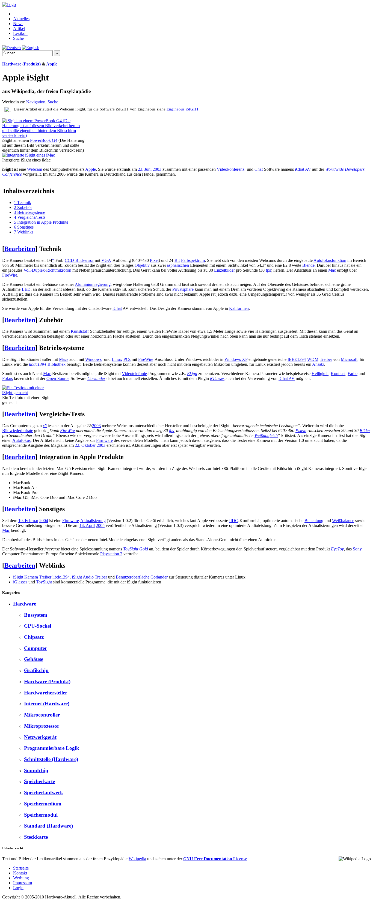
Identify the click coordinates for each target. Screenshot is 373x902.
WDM (312, 359)
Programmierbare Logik (51, 748)
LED (26, 289)
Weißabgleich (266, 435)
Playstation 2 (111, 554)
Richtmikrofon (58, 270)
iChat (117, 308)
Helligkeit (320, 373)
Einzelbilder (224, 270)
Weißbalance (343, 520)
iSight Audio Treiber (89, 577)
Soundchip (36, 770)
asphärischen (178, 265)
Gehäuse (33, 659)
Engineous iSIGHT (183, 109)
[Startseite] (9, 4)
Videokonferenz (230, 169)
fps (268, 270)
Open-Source (57, 378)
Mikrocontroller (42, 715)
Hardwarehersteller (45, 693)
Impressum (22, 882)
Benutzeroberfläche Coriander (142, 577)
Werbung (21, 878)
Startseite (21, 868)
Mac (332, 270)
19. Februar (28, 520)
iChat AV (303, 169)
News (18, 23)
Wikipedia (137, 858)
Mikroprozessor (41, 726)
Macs (63, 359)
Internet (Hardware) (46, 703)
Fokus (7, 378)
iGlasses (217, 378)
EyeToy (337, 549)
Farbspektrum (193, 260)
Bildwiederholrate (17, 430)
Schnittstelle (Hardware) (51, 759)
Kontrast (338, 373)
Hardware (24, 604)
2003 (157, 169)
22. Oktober (85, 445)
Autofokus (21, 440)
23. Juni (145, 169)
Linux (117, 359)
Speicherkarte (39, 781)
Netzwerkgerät (40, 737)
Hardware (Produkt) (21, 64)
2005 (100, 525)
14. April (87, 525)
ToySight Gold (135, 549)
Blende (308, 265)
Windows (93, 359)
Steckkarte (36, 837)
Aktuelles (21, 18)
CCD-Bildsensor (79, 260)
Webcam (34, 169)
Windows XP (235, 359)
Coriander (96, 378)
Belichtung (313, 520)
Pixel (154, 260)
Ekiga (192, 373)
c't (45, 425)
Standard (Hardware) (48, 826)
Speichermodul (41, 815)
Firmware (104, 440)
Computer (35, 648)
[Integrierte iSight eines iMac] (28, 155)
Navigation (35, 102)
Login (18, 887)
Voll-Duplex (34, 270)
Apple (51, 64)
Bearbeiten (19, 248)
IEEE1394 (297, 359)
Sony (357, 549)
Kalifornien (239, 308)
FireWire (9, 275)
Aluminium (84, 284)
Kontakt (20, 873)
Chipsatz (34, 637)
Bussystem (35, 615)
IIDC (233, 520)
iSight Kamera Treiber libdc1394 (41, 577)
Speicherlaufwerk (43, 792)
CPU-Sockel (37, 626)
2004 (43, 520)
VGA (106, 260)
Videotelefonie (134, 373)
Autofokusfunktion (329, 260)
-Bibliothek (47, 364)
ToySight (44, 582)
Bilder (365, 430)
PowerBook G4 (43, 140)
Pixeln (300, 430)
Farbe (352, 373)
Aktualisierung (93, 520)
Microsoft (349, 359)
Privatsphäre (183, 289)
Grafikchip (36, 670)
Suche (18, 38)
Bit (177, 260)
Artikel (19, 28)
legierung (102, 284)
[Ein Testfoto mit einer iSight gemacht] (27, 392)
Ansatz (318, 364)
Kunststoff (80, 331)
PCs (127, 359)
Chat (258, 169)
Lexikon (20, 33)
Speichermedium (42, 804)
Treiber (326, 359)
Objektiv (142, 265)
